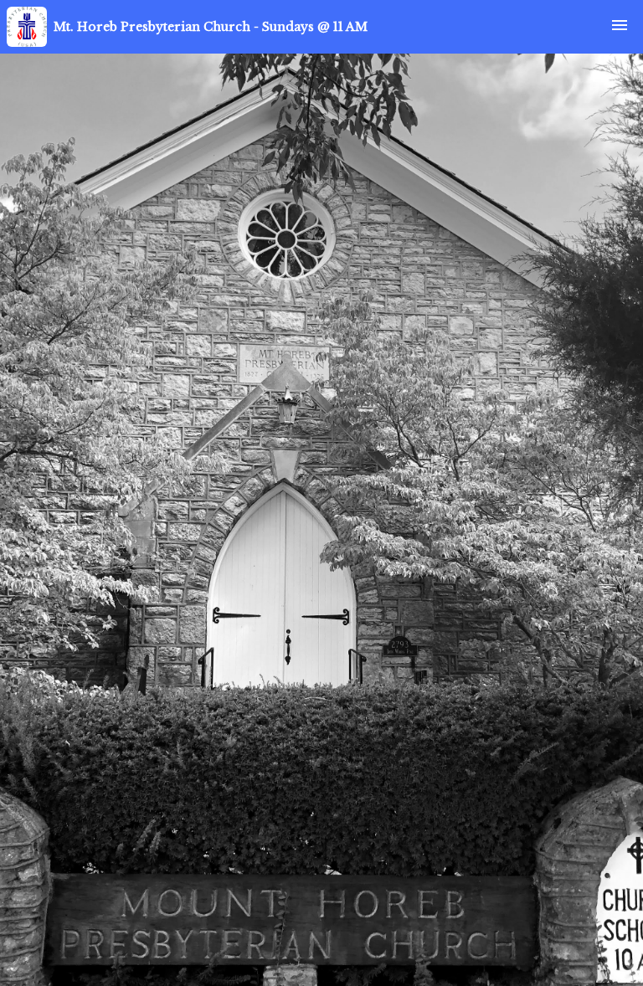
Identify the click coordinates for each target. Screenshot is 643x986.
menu (620, 25)
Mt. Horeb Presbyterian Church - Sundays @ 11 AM (211, 26)
